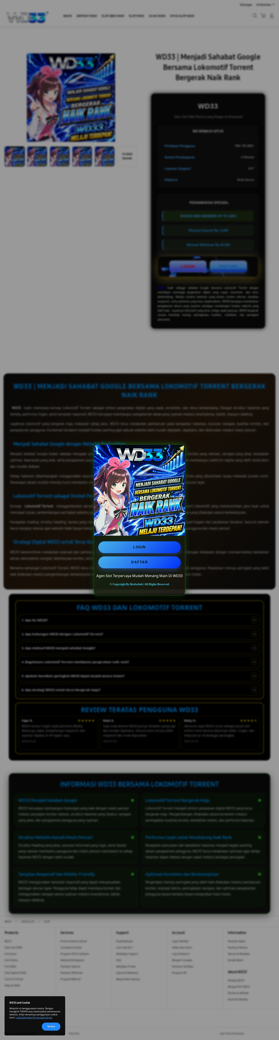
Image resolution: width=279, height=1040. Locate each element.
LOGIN (139, 547)
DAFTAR (139, 562)
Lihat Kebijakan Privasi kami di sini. (34, 1017)
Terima (51, 1026)
